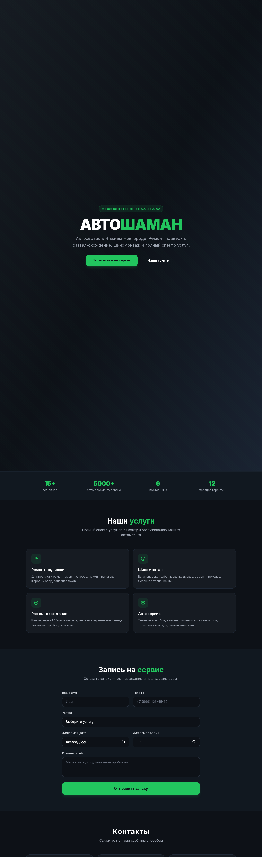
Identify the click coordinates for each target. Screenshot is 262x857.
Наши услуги (158, 260)
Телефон (139, 692)
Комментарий (72, 753)
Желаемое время (146, 733)
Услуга (67, 713)
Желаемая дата (74, 733)
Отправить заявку (131, 788)
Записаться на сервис (112, 260)
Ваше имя (69, 692)
